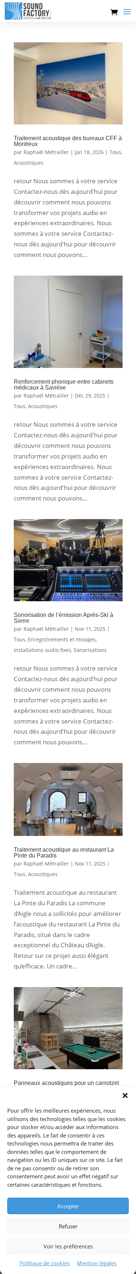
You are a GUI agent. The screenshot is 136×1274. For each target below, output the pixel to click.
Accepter (68, 1206)
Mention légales (96, 1263)
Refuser (68, 1226)
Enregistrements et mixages (62, 639)
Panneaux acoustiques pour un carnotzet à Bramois (66, 1086)
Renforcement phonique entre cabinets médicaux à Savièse (64, 385)
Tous (115, 152)
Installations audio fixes (42, 649)
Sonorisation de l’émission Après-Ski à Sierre (63, 618)
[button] (125, 1095)
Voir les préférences (68, 1246)
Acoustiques (29, 162)
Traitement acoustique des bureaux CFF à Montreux (68, 141)
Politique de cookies (45, 1263)
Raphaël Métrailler (46, 152)
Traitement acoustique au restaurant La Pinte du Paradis (64, 853)
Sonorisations (90, 649)
